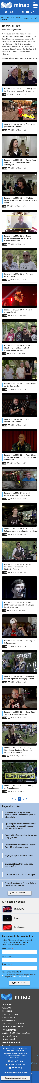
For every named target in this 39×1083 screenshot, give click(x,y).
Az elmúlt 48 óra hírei (20, 893)
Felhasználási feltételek (11, 972)
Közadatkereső (8, 1039)
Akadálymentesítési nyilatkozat (16, 1033)
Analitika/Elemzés (17, 1064)
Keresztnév (6, 956)
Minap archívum (8, 1021)
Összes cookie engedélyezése (15, 1078)
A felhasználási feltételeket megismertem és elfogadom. (20, 976)
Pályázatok (6, 1008)
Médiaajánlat (7, 1046)
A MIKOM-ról (7, 1005)
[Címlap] (15, 5)
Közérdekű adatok (10, 1036)
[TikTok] (32, 12)
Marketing (17, 1067)
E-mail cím (6, 964)
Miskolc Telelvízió (10, 1014)
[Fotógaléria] (6, 12)
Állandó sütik (17, 1061)
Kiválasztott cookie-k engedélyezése (15, 1072)
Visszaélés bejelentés (11, 1043)
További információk (16, 1057)
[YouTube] (27, 12)
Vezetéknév (6, 948)
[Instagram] (22, 12)
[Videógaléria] (11, 12)
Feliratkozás (20, 983)
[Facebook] (17, 12)
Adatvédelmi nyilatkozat (21, 977)
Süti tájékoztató (9, 1030)
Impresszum (7, 1011)
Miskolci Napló (8, 1017)
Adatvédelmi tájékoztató (13, 1027)
